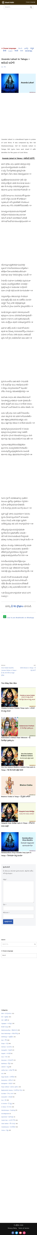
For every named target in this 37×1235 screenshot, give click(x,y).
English (10, 51)
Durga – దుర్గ (4, 1044)
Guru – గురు (4, 1057)
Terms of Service (23, 1228)
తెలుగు (20, 48)
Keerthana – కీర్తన (5, 1064)
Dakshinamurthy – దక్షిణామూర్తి (9, 1030)
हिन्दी (4, 51)
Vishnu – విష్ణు (5, 1130)
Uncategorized (5, 1114)
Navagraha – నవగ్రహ (7, 1084)
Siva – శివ (3, 1100)
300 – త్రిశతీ (4, 1020)
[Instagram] (24, 1232)
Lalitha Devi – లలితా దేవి (7, 1070)
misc (2, 1074)
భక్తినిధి (17, 1225)
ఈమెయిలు (6, 913)
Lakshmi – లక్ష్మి (5, 1067)
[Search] (31, 7)
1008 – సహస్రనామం (6, 1013)
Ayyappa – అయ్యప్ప (6, 1023)
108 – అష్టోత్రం (4, 1017)
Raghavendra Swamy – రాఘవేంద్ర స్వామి (12, 1090)
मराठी (16, 51)
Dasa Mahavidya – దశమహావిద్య (9, 1034)
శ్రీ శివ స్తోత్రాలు (17, 607)
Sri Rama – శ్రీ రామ (6, 1107)
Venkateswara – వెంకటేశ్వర (8, 1127)
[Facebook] (12, 1232)
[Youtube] (20, 1232)
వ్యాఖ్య (5, 879)
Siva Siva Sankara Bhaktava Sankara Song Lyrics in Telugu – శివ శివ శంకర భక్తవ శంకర (18, 769)
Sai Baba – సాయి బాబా (7, 1094)
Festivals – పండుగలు (6, 1047)
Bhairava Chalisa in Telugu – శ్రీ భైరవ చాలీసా (15, 796)
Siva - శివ (3, 67)
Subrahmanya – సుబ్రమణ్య (8, 1110)
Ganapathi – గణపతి (6, 1050)
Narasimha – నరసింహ (7, 1080)
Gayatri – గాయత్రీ (5, 1053)
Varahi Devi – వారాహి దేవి (8, 1120)
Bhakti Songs (4, 1027)
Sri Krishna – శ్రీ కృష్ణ (6, 1104)
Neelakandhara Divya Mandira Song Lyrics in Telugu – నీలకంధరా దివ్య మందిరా (16, 854)
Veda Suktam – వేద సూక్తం (8, 1124)
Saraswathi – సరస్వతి (6, 1097)
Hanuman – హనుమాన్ (7, 1060)
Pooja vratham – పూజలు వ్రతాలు (9, 1087)
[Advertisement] (18, 28)
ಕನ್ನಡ (32, 48)
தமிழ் (26, 48)
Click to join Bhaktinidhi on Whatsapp (20, 618)
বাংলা (21, 51)
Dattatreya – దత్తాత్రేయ (7, 1037)
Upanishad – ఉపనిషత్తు (7, 1117)
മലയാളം (28, 51)
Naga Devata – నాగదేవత (7, 1077)
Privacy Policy (12, 1228)
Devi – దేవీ (4, 1040)
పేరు (4, 905)
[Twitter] (16, 1232)
